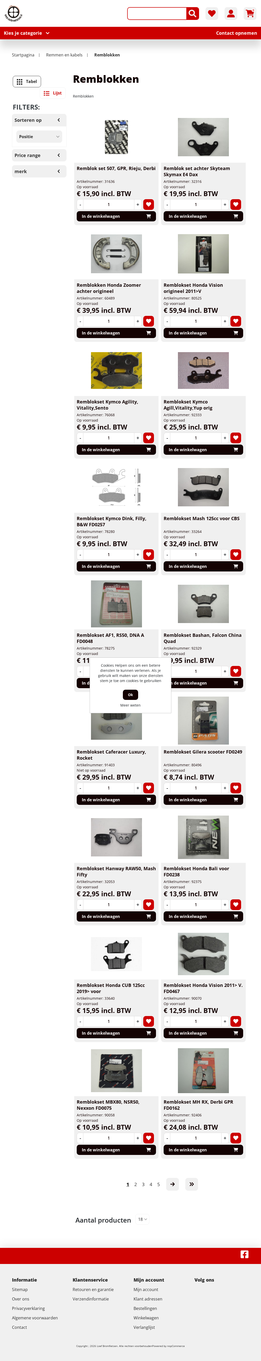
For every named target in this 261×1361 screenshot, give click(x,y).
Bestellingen (145, 1308)
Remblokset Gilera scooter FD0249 (203, 752)
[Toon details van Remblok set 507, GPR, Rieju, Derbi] (116, 137)
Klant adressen (148, 1299)
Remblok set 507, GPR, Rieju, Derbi (116, 168)
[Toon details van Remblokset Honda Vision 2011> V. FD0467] (203, 954)
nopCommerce (176, 1346)
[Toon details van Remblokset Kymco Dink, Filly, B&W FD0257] (116, 487)
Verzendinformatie (91, 1299)
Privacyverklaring (28, 1308)
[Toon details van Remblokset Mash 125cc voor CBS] (203, 487)
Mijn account (146, 1289)
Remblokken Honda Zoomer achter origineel (109, 288)
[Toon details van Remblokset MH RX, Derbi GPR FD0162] (203, 1070)
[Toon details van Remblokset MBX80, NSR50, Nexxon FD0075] (116, 1070)
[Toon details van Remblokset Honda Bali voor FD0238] (203, 837)
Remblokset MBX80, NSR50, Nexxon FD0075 (108, 1105)
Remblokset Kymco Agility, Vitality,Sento (107, 405)
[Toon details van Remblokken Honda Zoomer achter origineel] (116, 253)
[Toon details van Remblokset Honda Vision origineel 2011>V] (203, 253)
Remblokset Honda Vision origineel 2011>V (193, 288)
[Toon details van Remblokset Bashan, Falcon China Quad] (203, 603)
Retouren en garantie (93, 1289)
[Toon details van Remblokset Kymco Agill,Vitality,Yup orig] (203, 370)
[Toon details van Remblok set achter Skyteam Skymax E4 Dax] (203, 137)
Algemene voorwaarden (35, 1318)
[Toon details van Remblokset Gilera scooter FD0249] (203, 720)
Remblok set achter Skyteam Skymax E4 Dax (197, 171)
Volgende (172, 1184)
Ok (130, 694)
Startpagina (23, 55)
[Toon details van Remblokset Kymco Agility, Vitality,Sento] (116, 370)
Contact (19, 1327)
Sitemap (20, 1289)
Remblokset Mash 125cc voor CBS (202, 518)
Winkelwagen (146, 1318)
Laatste (191, 1184)
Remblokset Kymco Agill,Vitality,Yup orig (188, 405)
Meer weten (130, 705)
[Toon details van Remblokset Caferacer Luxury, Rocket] (116, 720)
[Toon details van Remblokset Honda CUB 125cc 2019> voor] (116, 954)
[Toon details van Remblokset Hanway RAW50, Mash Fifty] (116, 837)
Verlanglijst (144, 1327)
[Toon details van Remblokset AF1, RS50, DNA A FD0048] (116, 603)
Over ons (20, 1299)
